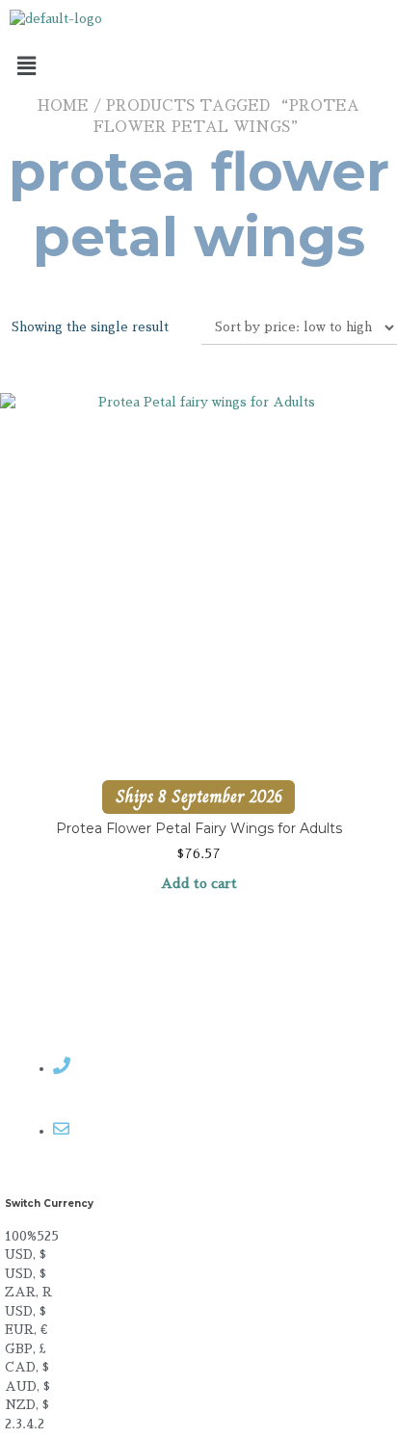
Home (63, 105)
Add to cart (199, 883)
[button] (198, 66)
